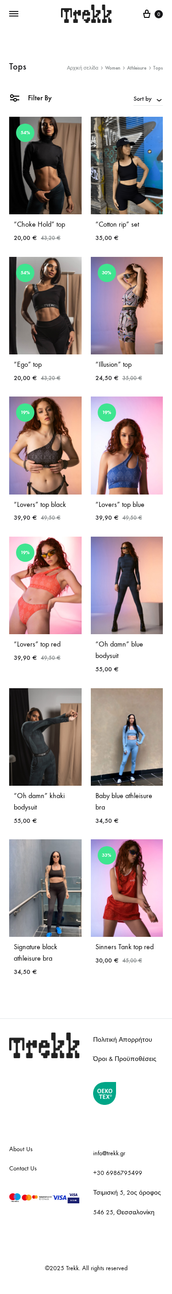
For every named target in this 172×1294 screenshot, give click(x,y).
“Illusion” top (113, 364)
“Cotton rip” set (117, 224)
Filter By (39, 97)
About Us (21, 1149)
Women (112, 68)
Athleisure (136, 68)
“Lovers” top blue (119, 504)
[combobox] (148, 98)
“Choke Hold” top (39, 224)
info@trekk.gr (109, 1153)
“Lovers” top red (37, 644)
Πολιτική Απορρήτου (122, 1040)
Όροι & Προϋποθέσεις (124, 1059)
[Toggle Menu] (13, 14)
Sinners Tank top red (124, 946)
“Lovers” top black (40, 504)
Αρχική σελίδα (82, 68)
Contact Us (23, 1168)
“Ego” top (28, 364)
